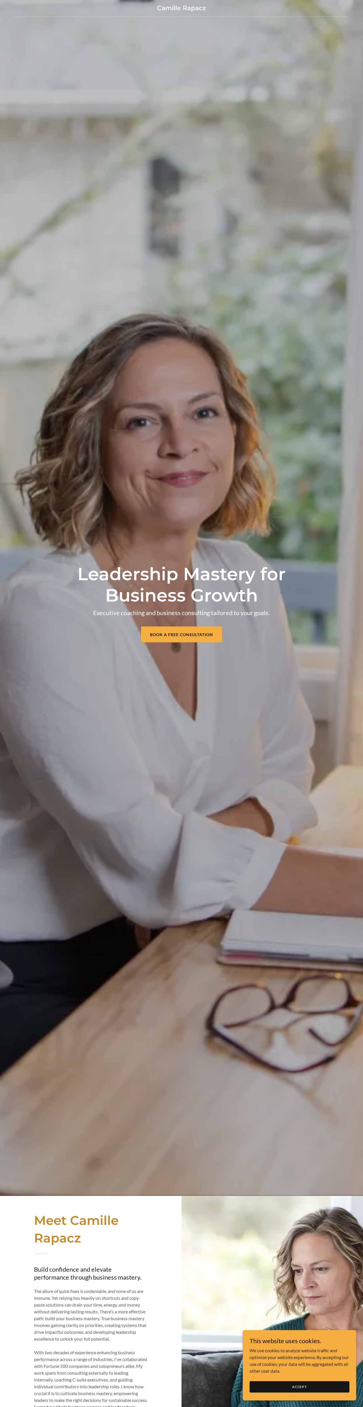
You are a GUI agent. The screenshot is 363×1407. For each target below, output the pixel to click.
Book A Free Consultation (181, 634)
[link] (182, 8)
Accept (299, 1387)
